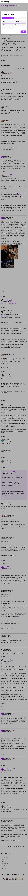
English (4, 18)
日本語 (4, 24)
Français (17, 21)
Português (5, 27)
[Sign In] (26, 1)
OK (23, 31)
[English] (6, 1)
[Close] (25, 14)
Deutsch (4, 21)
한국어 (16, 24)
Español (16, 18)
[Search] (24, 1)
